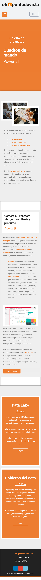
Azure (20, 411)
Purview (20, 484)
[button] (12, 371)
